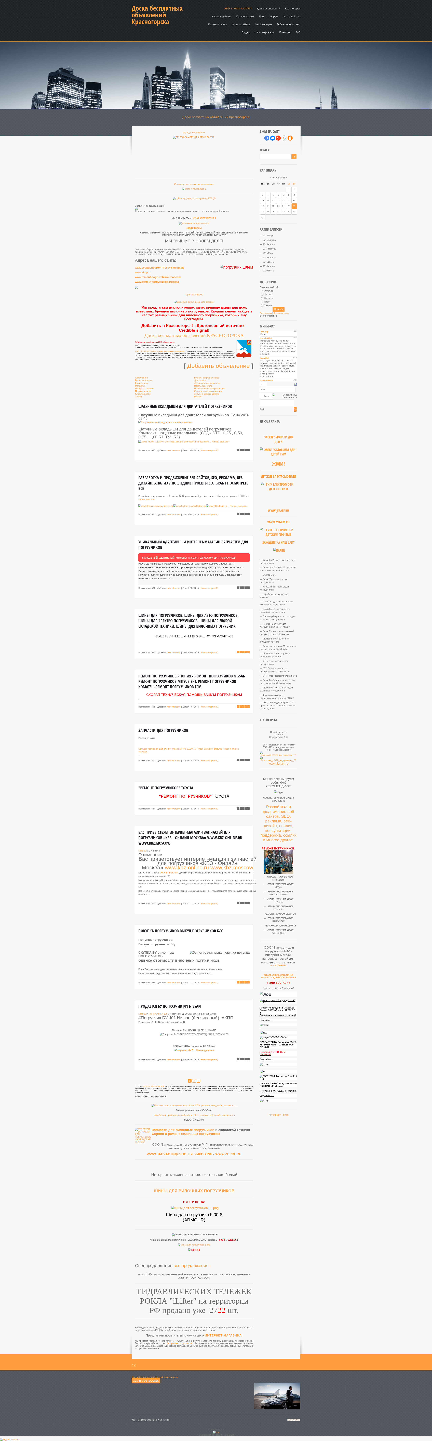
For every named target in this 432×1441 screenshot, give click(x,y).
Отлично (268, 291)
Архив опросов (281, 313)
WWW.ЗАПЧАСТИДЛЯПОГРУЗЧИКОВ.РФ (179, 1154)
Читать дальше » (221, 441)
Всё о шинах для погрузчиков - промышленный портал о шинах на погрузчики (277, 705)
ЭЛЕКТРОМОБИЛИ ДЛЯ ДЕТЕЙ (278, 439)
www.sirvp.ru (143, 272)
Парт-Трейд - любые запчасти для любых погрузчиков (276, 603)
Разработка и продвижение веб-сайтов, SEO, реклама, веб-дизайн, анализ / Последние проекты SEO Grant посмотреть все (193, 483)
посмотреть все (146, 499)
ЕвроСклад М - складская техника (274, 596)
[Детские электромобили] (278, 495)
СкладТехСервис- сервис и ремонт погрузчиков (275, 655)
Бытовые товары (143, 380)
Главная (142, 850)
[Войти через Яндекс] (278, 138)
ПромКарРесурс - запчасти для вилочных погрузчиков (277, 618)
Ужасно (268, 305)
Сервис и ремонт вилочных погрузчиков (186, 1134)
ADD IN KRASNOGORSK (145, 351)
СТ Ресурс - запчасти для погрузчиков (274, 662)
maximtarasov (173, 450)
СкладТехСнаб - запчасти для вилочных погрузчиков (276, 689)
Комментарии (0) (209, 450)
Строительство (143, 394)
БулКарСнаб (269, 574)
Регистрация (274, 1115)
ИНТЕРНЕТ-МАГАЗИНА (223, 1335)
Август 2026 (278, 177)
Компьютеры (141, 383)
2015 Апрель (269, 239)
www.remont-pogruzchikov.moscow (158, 277)
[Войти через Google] (284, 138)
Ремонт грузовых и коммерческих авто (194, 184)
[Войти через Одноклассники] (290, 138)
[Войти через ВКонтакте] (272, 138)
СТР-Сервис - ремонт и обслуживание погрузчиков (274, 670)
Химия (138, 396)
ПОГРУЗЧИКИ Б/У (158, 1014)
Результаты (266, 313)
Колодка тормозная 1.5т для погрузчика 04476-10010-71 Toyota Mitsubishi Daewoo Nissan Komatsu (188, 749)
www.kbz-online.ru (187, 867)
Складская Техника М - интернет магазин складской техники (278, 569)
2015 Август (269, 244)
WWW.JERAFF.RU (278, 510)
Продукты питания (144, 388)
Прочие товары (143, 391)
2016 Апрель (269, 257)
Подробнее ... (267, 1020)
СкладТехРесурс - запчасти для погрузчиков (277, 561)
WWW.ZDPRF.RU (228, 1154)
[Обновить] (295, 384)
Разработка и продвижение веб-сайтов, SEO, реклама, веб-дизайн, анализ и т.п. (194, 1115)
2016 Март (268, 253)
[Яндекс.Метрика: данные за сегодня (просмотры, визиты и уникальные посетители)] (9, 1439)
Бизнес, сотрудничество (206, 377)
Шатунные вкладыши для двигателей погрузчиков (185, 406)
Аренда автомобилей (194, 132)
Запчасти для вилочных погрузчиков (183, 1130)
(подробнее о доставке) (179, 1343)
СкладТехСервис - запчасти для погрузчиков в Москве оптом (277, 682)
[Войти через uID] (266, 138)
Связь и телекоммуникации (208, 391)
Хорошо (268, 294)
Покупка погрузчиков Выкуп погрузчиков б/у (180, 931)
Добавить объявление (218, 365)
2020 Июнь (268, 270)
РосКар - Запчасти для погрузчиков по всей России (275, 625)
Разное (197, 396)
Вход (285, 1115)
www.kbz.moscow (231, 867)
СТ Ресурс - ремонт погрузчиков (280, 675)
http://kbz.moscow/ (194, 294)
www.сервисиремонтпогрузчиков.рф (159, 267)
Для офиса (200, 380)
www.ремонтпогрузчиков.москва (157, 281)
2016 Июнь (268, 261)
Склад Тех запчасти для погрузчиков (273, 581)
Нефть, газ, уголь (203, 386)
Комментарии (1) (209, 982)
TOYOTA (142, 752)
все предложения (190, 1265)
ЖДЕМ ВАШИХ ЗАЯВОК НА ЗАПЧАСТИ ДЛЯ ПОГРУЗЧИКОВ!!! (278, 976)
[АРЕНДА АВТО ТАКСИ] (194, 153)
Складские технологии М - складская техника (275, 640)
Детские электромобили (278, 476)
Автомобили (141, 377)
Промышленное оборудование (209, 388)
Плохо (267, 301)
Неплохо (268, 298)
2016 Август (269, 266)
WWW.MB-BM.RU (278, 522)
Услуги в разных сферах (206, 394)
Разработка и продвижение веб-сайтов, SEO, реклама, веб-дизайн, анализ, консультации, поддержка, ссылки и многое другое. (278, 823)
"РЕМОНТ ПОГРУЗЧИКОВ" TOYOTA (165, 788)
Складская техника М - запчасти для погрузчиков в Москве (278, 648)
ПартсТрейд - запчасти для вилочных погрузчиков (275, 610)
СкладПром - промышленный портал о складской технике (277, 633)
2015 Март (268, 235)
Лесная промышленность (207, 383)
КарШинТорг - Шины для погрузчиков (274, 588)
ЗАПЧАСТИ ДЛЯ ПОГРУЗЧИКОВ (163, 730)
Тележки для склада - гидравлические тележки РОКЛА (277, 696)
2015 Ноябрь (269, 248)
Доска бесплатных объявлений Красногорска (157, 15)
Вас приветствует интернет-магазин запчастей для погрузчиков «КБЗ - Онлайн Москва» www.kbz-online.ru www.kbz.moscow (190, 838)
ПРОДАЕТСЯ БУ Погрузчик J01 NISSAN (169, 1006)
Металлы (140, 386)
